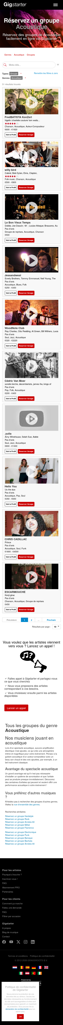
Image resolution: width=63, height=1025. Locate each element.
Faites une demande (12, 907)
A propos (6, 927)
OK (20, 1016)
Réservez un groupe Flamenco (19, 827)
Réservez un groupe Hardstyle (19, 816)
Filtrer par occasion (11, 916)
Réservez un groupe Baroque (19, 837)
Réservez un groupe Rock (17, 819)
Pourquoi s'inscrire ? (12, 874)
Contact (6, 936)
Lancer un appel (16, 708)
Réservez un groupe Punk (17, 835)
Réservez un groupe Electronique (20, 832)
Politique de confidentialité (42, 955)
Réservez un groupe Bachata (18, 840)
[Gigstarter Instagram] (26, 942)
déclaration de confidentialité (17, 1009)
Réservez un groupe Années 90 (20, 843)
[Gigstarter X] (19, 942)
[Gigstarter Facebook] (4, 942)
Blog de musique (10, 932)
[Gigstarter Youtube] (11, 942)
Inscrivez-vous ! (10, 878)
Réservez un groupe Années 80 (20, 821)
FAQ (4, 883)
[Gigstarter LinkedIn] (33, 942)
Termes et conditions (18, 955)
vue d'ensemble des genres (27, 804)
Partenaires (7, 891)
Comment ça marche (12, 903)
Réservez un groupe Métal (17, 824)
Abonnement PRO (11, 887)
